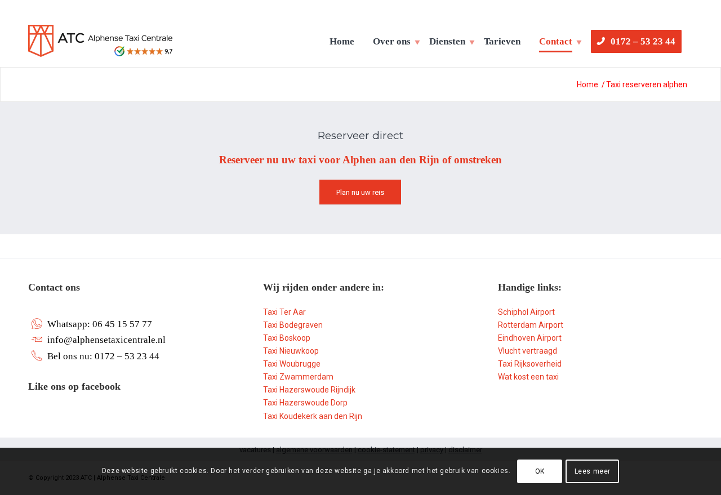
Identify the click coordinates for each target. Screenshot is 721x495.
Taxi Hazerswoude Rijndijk (309, 389)
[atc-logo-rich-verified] (100, 46)
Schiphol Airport (526, 311)
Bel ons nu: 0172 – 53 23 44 (103, 356)
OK (540, 471)
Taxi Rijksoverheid (530, 363)
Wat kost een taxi (528, 376)
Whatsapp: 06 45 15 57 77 (99, 324)
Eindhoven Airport (530, 337)
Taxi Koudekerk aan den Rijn (312, 416)
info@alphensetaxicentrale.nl (106, 340)
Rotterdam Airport (530, 324)
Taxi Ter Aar (284, 311)
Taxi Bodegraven (293, 324)
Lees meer (593, 471)
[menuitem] (344, 41)
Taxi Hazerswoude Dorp (305, 402)
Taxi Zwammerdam (298, 376)
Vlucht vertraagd (527, 350)
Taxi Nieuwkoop (291, 350)
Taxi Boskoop (286, 337)
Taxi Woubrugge (292, 363)
